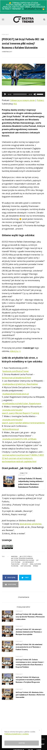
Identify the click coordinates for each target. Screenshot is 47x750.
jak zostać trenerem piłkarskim (22, 558)
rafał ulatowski (35, 564)
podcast (25, 564)
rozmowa (14, 566)
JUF (37, 560)
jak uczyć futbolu (26, 556)
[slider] (40, 94)
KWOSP (41, 744)
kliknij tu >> (15, 351)
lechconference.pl (10, 429)
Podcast (5, 34)
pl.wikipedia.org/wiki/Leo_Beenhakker (20, 384)
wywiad (35, 566)
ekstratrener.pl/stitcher (31, 523)
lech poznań (15, 562)
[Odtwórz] (5, 94)
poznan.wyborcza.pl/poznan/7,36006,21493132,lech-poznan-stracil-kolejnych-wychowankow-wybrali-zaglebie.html (23, 458)
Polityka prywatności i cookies (16, 734)
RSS (15, 103)
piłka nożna (15, 564)
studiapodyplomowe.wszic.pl (15, 393)
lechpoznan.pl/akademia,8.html (16, 377)
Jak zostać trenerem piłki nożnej (22, 560)
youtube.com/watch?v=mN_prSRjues (19, 439)
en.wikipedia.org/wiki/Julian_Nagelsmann (21, 403)
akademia (14, 556)
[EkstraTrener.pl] (23, 19)
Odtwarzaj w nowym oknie (22, 100)
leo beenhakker (28, 562)
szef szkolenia (25, 566)
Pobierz (40, 100)
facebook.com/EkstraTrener (15, 371)
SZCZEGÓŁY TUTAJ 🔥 (34, 8)
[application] (23, 94)
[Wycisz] (35, 94)
